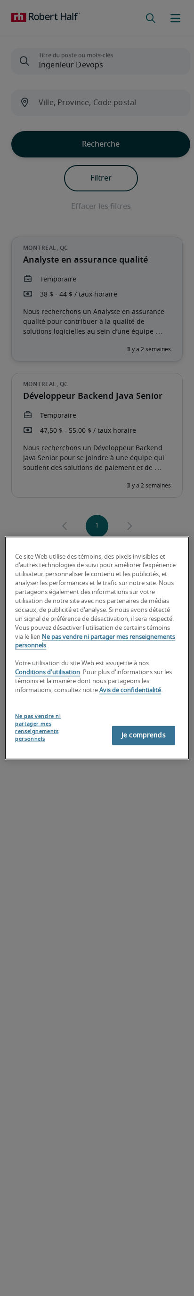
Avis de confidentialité (130, 690)
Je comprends (143, 735)
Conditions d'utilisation (47, 672)
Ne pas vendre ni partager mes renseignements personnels (38, 727)
